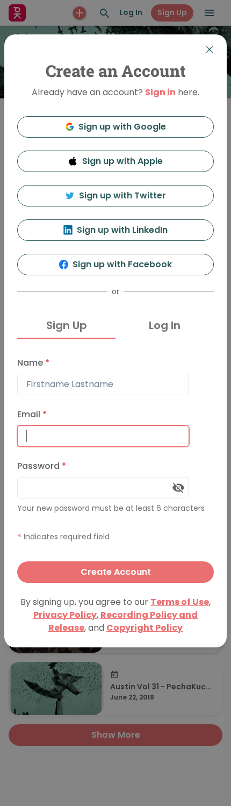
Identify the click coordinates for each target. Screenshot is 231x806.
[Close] (209, 49)
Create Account (116, 572)
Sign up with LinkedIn (122, 230)
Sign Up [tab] (66, 325)
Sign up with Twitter (122, 195)
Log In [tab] (165, 325)
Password (41, 466)
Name (33, 362)
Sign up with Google (122, 126)
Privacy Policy (65, 615)
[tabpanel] (115, 467)
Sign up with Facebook (122, 264)
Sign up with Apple (122, 161)
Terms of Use (179, 602)
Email (32, 414)
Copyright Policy (144, 628)
